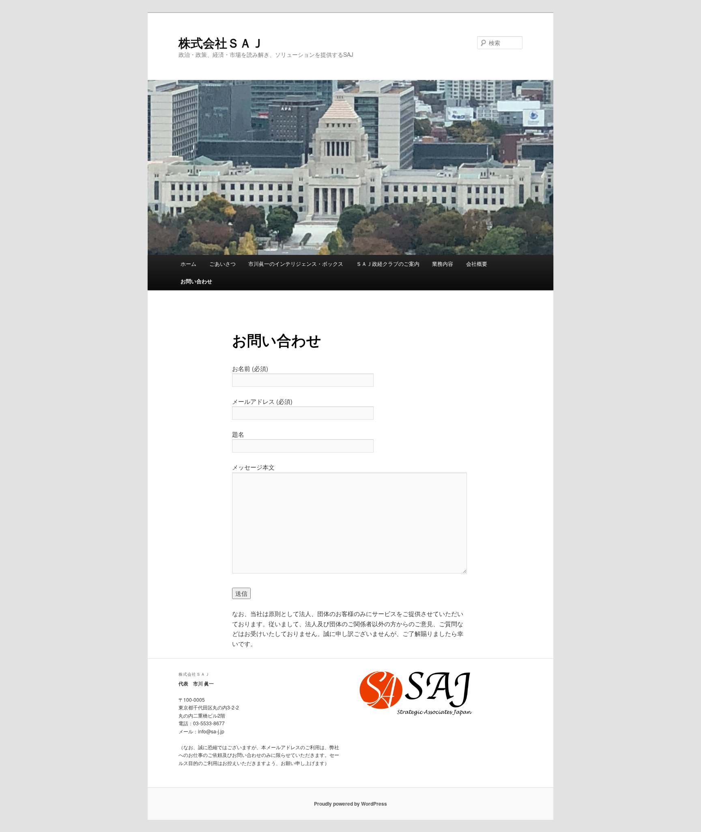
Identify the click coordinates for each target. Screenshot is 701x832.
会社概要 (476, 263)
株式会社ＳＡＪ (221, 42)
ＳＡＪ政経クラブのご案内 (387, 263)
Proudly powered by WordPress (350, 803)
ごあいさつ (222, 263)
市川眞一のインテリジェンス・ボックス (295, 263)
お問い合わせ (196, 281)
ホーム (188, 263)
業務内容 (442, 263)
